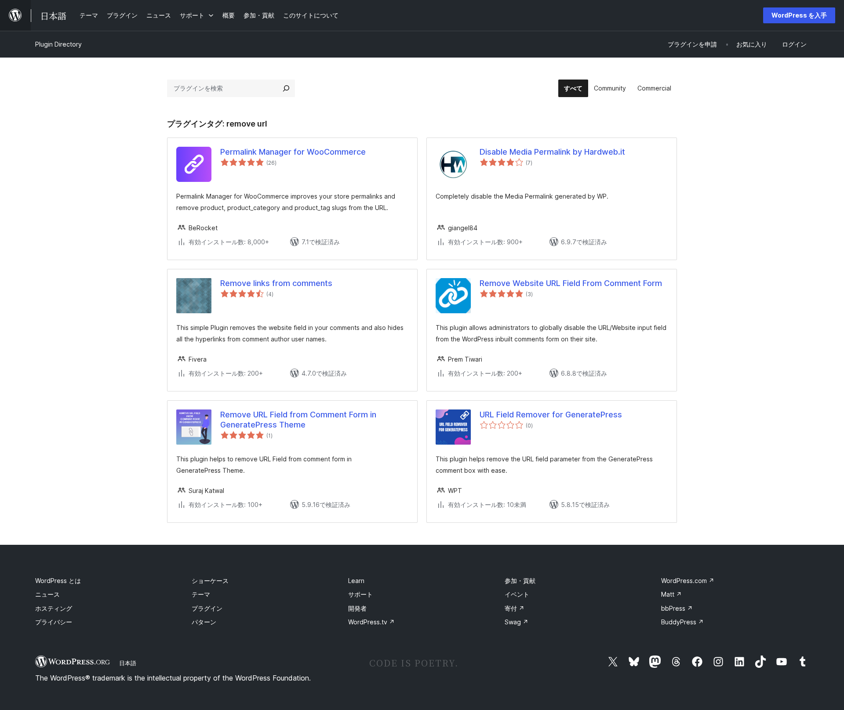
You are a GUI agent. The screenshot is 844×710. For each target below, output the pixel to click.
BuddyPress (682, 622)
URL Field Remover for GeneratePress (551, 414)
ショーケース (210, 580)
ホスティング (53, 608)
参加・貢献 (520, 580)
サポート (360, 594)
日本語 (127, 663)
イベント (517, 594)
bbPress (677, 608)
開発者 (357, 608)
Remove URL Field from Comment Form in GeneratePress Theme (298, 419)
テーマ (201, 594)
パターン (204, 622)
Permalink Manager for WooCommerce (293, 151)
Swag (516, 622)
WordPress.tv (371, 622)
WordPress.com (687, 580)
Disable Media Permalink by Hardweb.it (552, 151)
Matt (671, 594)
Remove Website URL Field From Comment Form (571, 283)
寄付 (514, 608)
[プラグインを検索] (286, 88)
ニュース (47, 594)
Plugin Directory (58, 44)
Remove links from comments (276, 283)
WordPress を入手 (799, 15)
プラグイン (207, 608)
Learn (356, 580)
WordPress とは (58, 580)
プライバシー (53, 622)
